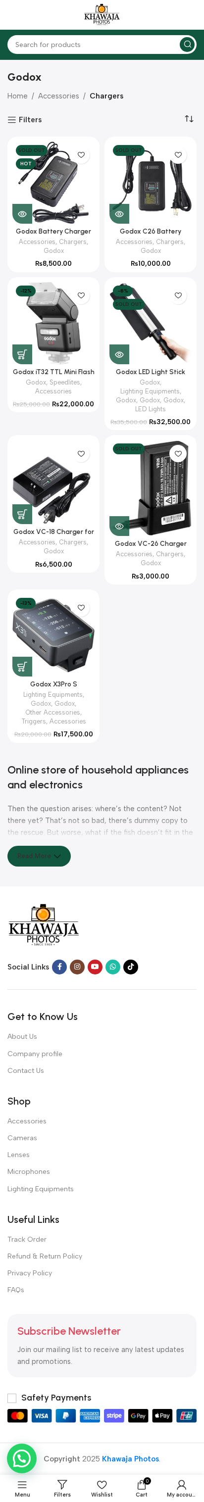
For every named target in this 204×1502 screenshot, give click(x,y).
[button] (22, 354)
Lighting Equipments (150, 391)
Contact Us (25, 1070)
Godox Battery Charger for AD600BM (53, 235)
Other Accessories (52, 712)
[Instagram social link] (77, 967)
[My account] (192, 15)
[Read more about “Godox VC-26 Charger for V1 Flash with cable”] (119, 526)
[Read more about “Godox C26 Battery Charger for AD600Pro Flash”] (119, 214)
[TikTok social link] (130, 967)
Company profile (34, 1054)
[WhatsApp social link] (112, 967)
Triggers (33, 721)
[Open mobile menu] (12, 15)
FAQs (15, 1290)
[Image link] (43, 925)
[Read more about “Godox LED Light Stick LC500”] (119, 354)
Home (17, 96)
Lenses (18, 1155)
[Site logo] (102, 14)
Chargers (106, 96)
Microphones (28, 1171)
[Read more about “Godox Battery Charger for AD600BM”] (22, 214)
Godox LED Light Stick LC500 (150, 376)
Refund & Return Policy (44, 1256)
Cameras (22, 1138)
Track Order (27, 1239)
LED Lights (150, 409)
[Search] (187, 44)
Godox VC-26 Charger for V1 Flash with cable (151, 547)
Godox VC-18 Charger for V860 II (53, 535)
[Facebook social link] (59, 967)
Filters (30, 119)
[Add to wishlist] (81, 155)
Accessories (58, 96)
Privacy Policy (29, 1273)
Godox (54, 250)
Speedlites (65, 382)
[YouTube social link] (95, 967)
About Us (22, 1036)
